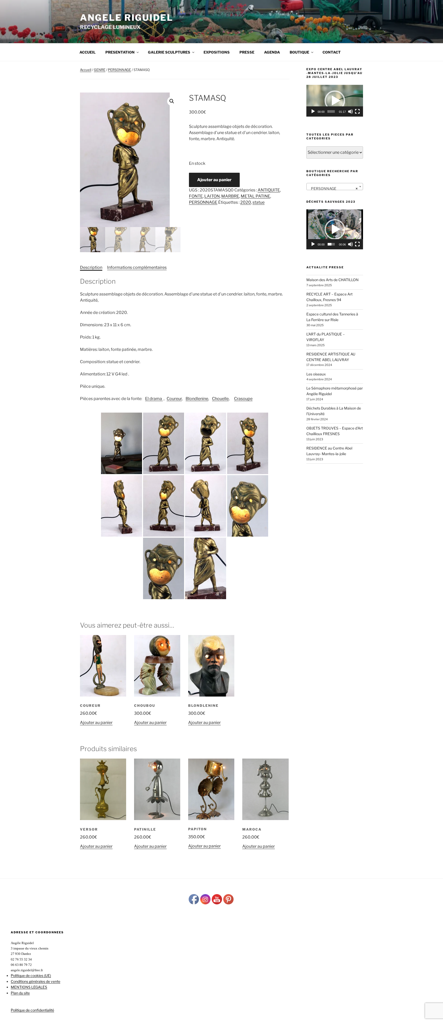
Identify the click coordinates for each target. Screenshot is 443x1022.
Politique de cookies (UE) (31, 975)
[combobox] (334, 186)
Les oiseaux (316, 374)
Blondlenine (197, 398)
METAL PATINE (255, 196)
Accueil (87, 52)
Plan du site (20, 993)
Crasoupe (243, 398)
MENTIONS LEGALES (29, 987)
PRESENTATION (120, 52)
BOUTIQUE (299, 52)
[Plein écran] (357, 111)
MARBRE (230, 196)
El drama (154, 398)
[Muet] (350, 111)
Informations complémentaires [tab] (137, 267)
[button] (171, 101)
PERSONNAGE (119, 70)
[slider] (331, 111)
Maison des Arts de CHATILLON (332, 280)
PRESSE (246, 52)
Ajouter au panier (214, 179)
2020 (245, 202)
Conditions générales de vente (35, 981)
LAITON (212, 196)
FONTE (196, 196)
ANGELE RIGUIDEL (126, 17)
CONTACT (332, 52)
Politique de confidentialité (32, 1010)
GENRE (99, 70)
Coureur (174, 398)
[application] (334, 101)
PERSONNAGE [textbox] (333, 188)
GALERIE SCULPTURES (169, 52)
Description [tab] (91, 267)
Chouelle (220, 398)
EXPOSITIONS (217, 52)
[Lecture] (313, 111)
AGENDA (272, 52)
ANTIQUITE (269, 190)
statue (259, 202)
